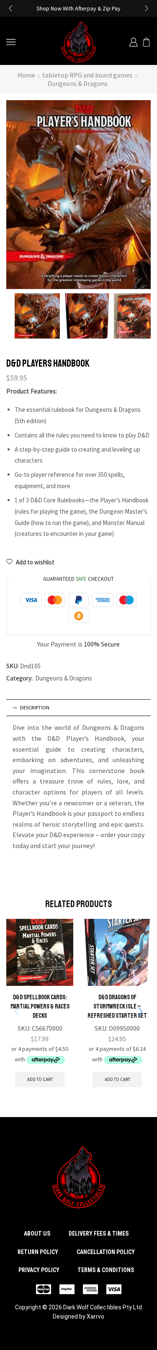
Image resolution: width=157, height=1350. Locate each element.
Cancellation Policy (106, 1252)
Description (34, 707)
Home (26, 75)
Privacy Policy (38, 1270)
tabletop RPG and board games (87, 75)
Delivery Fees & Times (99, 1233)
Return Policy (38, 1252)
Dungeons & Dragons (78, 83)
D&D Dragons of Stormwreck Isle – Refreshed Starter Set (117, 1006)
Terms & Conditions (105, 1270)
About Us (37, 1233)
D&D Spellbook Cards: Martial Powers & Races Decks (39, 1006)
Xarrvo (95, 1316)
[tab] (78, 708)
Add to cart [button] (40, 1079)
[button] (10, 8)
